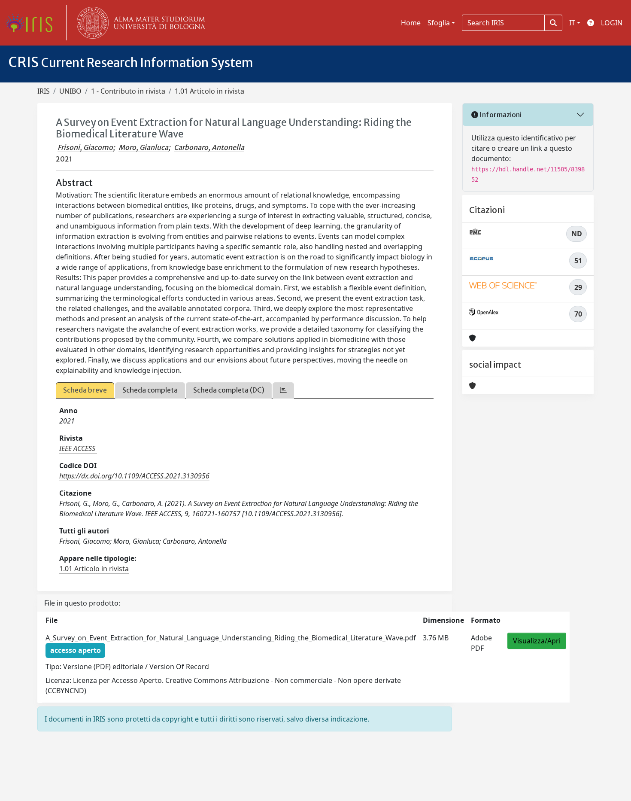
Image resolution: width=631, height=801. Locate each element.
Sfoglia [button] (439, 22)
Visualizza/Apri (537, 641)
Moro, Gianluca (143, 147)
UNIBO (70, 91)
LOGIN (611, 22)
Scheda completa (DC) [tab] (228, 390)
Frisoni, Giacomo (85, 147)
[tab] (283, 390)
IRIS (43, 91)
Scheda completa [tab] (150, 390)
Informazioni (500, 114)
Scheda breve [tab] (85, 390)
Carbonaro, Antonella (209, 147)
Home (411, 22)
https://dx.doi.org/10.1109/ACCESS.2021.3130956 (134, 476)
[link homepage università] (139, 22)
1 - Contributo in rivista (128, 91)
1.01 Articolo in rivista (209, 91)
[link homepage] (32, 23)
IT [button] (572, 22)
